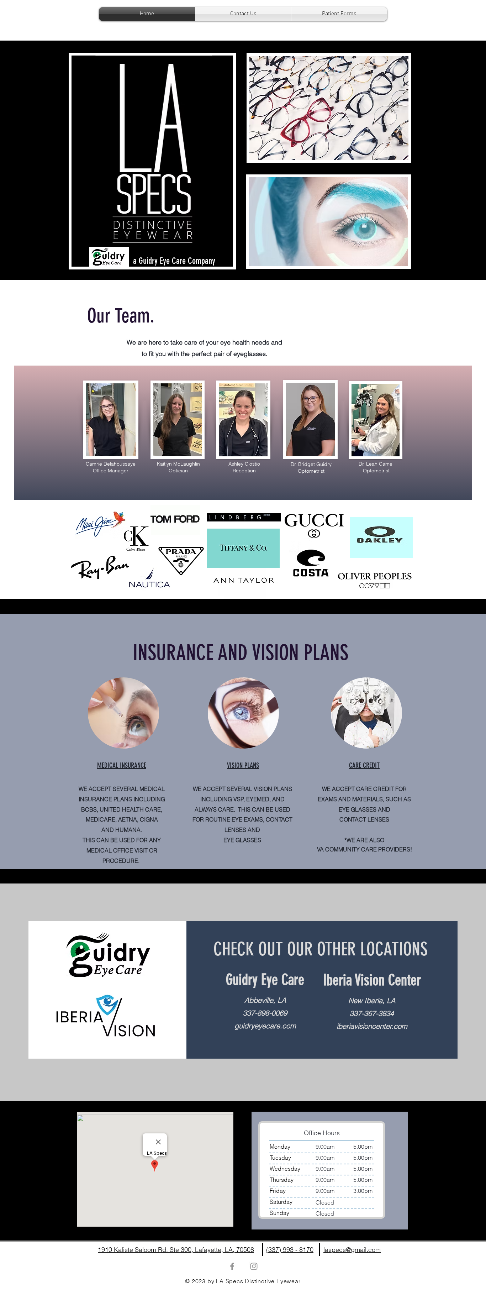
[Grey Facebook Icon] (232, 1266)
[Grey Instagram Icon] (254, 1266)
